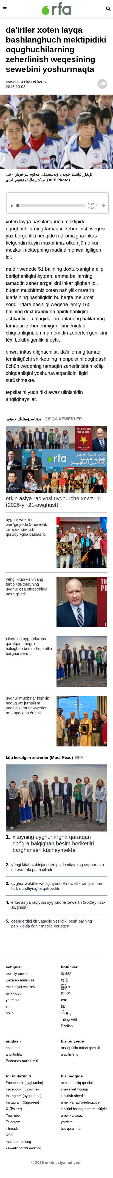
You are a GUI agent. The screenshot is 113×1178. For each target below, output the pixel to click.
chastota (12, 1048)
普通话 (66, 974)
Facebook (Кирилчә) (22, 1089)
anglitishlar (14, 1054)
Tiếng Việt (69, 1019)
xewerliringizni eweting (23, 1148)
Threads (12, 1128)
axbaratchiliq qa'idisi (77, 1083)
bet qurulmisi (71, 1128)
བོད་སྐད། (66, 1013)
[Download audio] (103, 204)
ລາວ (64, 1000)
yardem (67, 1122)
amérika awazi (72, 1115)
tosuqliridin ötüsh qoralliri (80, 1048)
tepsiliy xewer (16, 974)
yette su (12, 1000)
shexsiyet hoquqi (74, 1089)
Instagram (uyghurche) (23, 1096)
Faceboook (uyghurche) (24, 1083)
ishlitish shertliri (73, 1096)
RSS (9, 1135)
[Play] (13, 205)
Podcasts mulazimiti (22, 1061)
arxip (9, 1013)
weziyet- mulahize (20, 980)
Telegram (13, 1122)
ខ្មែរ (63, 1006)
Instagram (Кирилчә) (22, 1102)
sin (8, 1006)
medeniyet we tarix (21, 987)
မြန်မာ (65, 987)
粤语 (64, 980)
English (67, 1026)
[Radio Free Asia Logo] (56, 8)
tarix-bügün (14, 993)
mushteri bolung (18, 1142)
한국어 (66, 993)
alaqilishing (69, 1054)
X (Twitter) (14, 1109)
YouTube (13, 1115)
